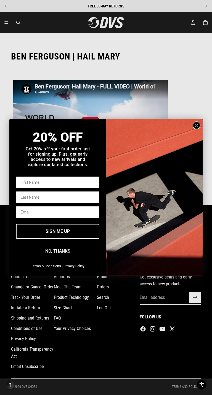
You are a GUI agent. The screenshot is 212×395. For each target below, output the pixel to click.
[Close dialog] (196, 125)
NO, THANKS (57, 251)
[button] (201, 384)
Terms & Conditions (46, 266)
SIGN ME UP (58, 231)
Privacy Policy (73, 266)
